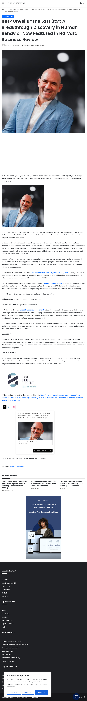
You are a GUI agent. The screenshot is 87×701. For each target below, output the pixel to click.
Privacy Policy (6, 655)
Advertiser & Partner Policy (11, 641)
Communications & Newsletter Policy (15, 645)
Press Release (14, 9)
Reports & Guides (8, 624)
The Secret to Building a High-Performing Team (50, 272)
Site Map (5, 596)
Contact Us (6, 586)
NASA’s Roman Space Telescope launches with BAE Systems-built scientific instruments (43, 484)
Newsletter (5, 614)
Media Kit (5, 593)
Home (5, 9)
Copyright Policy (7, 651)
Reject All (28, 692)
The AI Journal (34, 697)
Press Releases (7, 620)
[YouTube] (81, 697)
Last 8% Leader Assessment (32, 310)
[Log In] (81, 4)
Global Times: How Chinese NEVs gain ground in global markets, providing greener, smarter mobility (14, 485)
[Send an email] (18, 45)
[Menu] (3, 4)
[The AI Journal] (17, 3)
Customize (14, 692)
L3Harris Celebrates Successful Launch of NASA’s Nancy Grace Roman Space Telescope (72, 484)
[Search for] (84, 4)
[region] (27, 684)
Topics (4, 627)
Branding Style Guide (9, 583)
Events (4, 611)
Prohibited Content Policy (11, 658)
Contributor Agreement (10, 648)
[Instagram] (84, 697)
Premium (5, 617)
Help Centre (6, 590)
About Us (5, 580)
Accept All (41, 692)
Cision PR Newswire (11, 45)
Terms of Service (8, 661)
